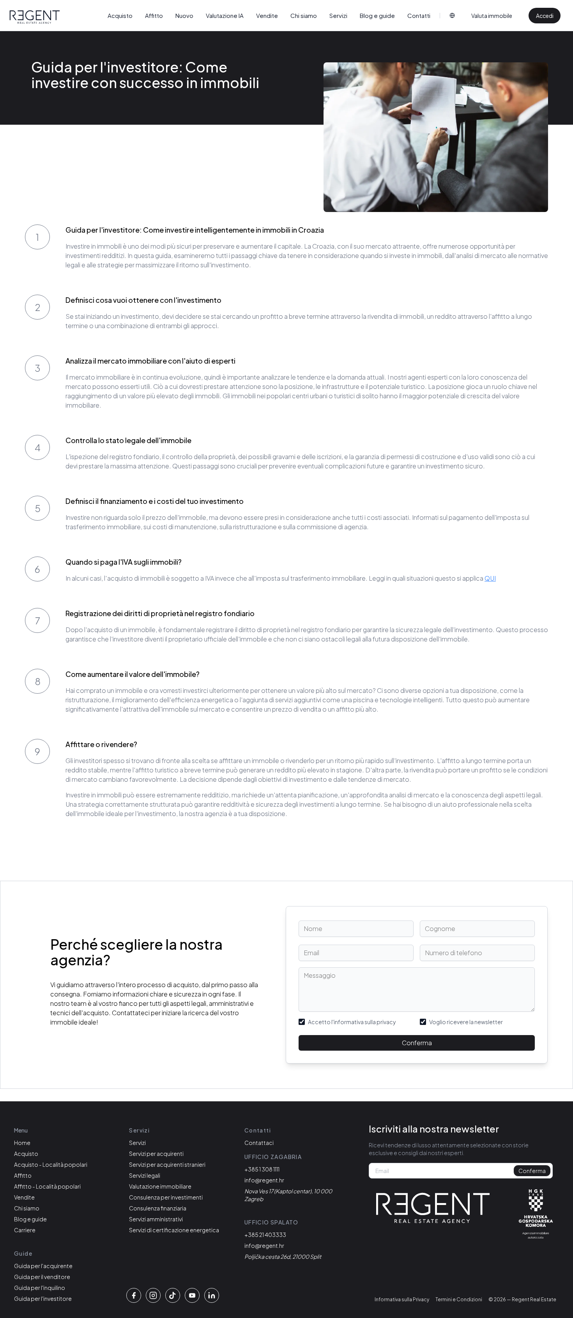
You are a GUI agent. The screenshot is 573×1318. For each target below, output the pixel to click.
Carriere (24, 1229)
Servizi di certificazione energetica (174, 1229)
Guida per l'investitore (43, 1298)
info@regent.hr (264, 1180)
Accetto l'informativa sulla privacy (352, 1021)
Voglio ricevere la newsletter (466, 1021)
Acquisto (120, 15)
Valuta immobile (491, 15)
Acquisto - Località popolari (50, 1164)
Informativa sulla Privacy (402, 1299)
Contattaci (259, 1142)
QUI (490, 578)
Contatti (418, 15)
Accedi (545, 15)
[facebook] (133, 1295)
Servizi (338, 15)
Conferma (417, 1043)
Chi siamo (303, 15)
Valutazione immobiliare (160, 1186)
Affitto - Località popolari (47, 1186)
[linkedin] (211, 1295)
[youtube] (192, 1295)
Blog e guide (377, 15)
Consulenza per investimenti (166, 1197)
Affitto (154, 15)
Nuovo (184, 15)
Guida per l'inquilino (39, 1287)
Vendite (267, 15)
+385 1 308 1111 (261, 1169)
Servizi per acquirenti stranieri (167, 1164)
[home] (34, 17)
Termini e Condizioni (458, 1299)
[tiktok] (172, 1295)
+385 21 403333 (265, 1234)
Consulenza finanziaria (157, 1208)
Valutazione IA (225, 15)
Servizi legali (144, 1175)
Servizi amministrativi (156, 1219)
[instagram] (153, 1295)
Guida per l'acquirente (43, 1265)
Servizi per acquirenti (156, 1153)
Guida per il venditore (42, 1276)
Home (22, 1142)
